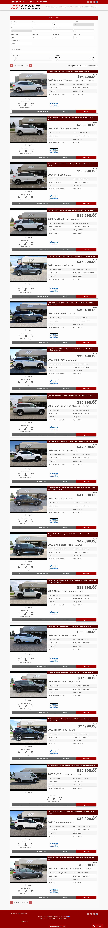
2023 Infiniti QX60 (62, 313)
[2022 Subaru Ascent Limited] (28, 823)
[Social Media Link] (97, 2)
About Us (15, 913)
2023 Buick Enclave (64, 128)
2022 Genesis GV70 (60, 265)
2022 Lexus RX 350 (60, 498)
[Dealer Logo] (25, 7)
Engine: (75, 88)
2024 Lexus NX (63, 450)
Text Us (87, 111)
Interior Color (57, 28)
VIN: (74, 84)
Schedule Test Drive (42, 111)
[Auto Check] (54, 104)
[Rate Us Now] (31, 921)
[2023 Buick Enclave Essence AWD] (28, 129)
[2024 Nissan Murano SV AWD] (28, 638)
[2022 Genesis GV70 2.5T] (28, 268)
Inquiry (20, 111)
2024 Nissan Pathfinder (64, 681)
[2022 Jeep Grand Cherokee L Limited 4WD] (28, 407)
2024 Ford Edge (60, 174)
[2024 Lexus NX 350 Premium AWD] (28, 453)
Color (34, 28)
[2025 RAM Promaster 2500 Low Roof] (28, 777)
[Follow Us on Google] (94, 2)
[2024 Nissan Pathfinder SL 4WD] (28, 684)
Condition (14, 22)
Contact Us (19, 913)
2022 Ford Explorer (63, 219)
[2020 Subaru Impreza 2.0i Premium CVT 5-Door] (28, 869)
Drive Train (77, 34)
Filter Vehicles (54, 18)
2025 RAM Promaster (65, 774)
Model (76, 22)
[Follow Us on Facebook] (88, 2)
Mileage (57, 55)
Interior (76, 28)
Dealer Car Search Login (43, 916)
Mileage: (75, 91)
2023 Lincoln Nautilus (65, 544)
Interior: (51, 88)
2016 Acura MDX (71, 80)
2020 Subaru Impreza (69, 868)
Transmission (15, 40)
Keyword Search (16, 49)
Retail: (16, 55)
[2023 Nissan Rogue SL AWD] (28, 731)
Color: (50, 84)
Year (33, 22)
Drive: (50, 91)
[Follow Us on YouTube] (91, 2)
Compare (29, 99)
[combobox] (21, 24)
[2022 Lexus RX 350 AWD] (28, 499)
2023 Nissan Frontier (66, 591)
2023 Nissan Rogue (61, 729)
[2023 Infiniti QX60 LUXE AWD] (28, 314)
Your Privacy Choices (63, 916)
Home (11, 913)
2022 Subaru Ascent (62, 822)
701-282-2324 (42, 2)
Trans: (50, 94)
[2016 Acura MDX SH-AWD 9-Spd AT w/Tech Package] (28, 83)
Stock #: (75, 94)
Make (54, 22)
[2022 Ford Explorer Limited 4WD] (28, 222)
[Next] (30, 65)
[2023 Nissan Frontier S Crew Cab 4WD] (28, 592)
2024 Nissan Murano (62, 635)
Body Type (14, 34)
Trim (12, 28)
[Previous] (11, 65)
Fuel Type (35, 34)
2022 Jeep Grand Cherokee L (68, 406)
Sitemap (56, 916)
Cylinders (56, 34)
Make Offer (66, 111)
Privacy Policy (25, 913)
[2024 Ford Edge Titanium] (28, 176)
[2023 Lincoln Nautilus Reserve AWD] (28, 546)
